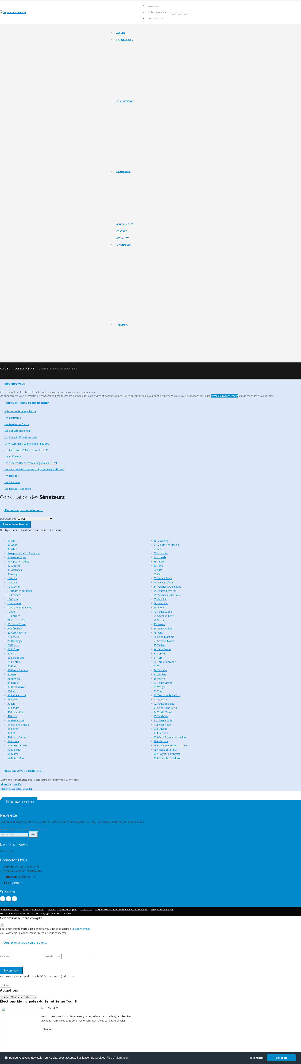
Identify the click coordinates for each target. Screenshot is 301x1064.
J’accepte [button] (281, 1057)
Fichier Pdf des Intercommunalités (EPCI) (136, 199)
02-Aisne (12, 544)
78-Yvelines (160, 645)
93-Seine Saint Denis (165, 708)
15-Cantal (12, 599)
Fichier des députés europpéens (132, 94)
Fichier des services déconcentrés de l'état (137, 76)
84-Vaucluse (160, 670)
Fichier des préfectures (128, 72)
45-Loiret (12, 728)
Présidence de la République (130, 112)
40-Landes (13, 708)
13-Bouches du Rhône (20, 590)
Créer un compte (157, 12)
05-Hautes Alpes (16, 557)
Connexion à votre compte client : (25, 943)
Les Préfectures (124, 142)
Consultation (125, 101)
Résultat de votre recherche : (23, 771)
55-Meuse (159, 549)
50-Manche (13, 749)
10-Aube (12, 578)
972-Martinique (162, 724)
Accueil (120, 32)
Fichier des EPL (124, 68)
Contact (121, 231)
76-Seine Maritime (164, 636)
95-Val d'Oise (161, 716)
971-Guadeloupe (163, 720)
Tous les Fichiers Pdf (126, 177)
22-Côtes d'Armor (17, 632)
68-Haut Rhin (161, 603)
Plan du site (38, 909)
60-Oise (158, 570)
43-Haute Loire (15, 720)
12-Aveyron (13, 586)
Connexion (124, 245)
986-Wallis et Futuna (165, 749)
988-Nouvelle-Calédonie (167, 758)
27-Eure (11, 653)
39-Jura (11, 703)
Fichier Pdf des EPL (125, 204)
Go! (33, 834)
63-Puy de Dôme (163, 582)
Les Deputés (122, 155)
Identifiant (125, 263)
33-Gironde (13, 678)
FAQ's (26, 909)
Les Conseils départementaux (131, 129)
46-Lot (11, 733)
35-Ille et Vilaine (16, 687)
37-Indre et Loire (16, 695)
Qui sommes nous (9, 909)
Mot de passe (127, 276)
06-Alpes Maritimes (18, 561)
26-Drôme (13, 649)
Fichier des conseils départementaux (134, 59)
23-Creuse (13, 636)
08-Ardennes (14, 570)
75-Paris (158, 632)
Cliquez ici (16, 882)
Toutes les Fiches (26, 403)
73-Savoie (159, 624)
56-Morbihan (161, 553)
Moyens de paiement (162, 909)
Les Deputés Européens (128, 164)
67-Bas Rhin (160, 599)
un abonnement (81, 928)
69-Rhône (159, 607)
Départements (8, 518)
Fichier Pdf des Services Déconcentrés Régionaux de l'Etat (144, 212)
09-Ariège (12, 574)
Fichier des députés (126, 85)
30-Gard (12, 666)
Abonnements (124, 224)
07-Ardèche (13, 565)
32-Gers (11, 674)
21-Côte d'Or (14, 628)
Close (5, 985)
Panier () (123, 325)
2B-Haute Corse (16, 624)
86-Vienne (159, 678)
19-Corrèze (13, 616)
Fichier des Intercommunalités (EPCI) (134, 63)
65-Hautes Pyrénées (165, 590)
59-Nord (158, 565)
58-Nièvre (159, 561)
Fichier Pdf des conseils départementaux (136, 195)
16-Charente (14, 603)
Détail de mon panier (132, 344)
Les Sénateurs (123, 160)
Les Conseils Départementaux (21, 437)
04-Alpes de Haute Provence (23, 553)
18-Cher (11, 611)
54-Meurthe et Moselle (166, 544)
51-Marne (12, 753)
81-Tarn (158, 657)
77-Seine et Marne (164, 641)
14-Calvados (14, 595)
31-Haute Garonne (17, 670)
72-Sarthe (159, 620)
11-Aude (12, 582)
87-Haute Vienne (163, 682)
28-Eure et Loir (15, 657)
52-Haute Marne (16, 758)
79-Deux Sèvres (162, 649)
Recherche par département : (23, 510)
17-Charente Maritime (19, 607)
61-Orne (158, 574)
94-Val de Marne (163, 712)
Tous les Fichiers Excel (127, 46)
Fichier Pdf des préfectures (129, 208)
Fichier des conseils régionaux (131, 54)
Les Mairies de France (127, 120)
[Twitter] (179, 11)
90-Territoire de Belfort (167, 695)
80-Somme (160, 653)
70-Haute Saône (163, 611)
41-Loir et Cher (15, 712)
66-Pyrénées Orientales (167, 595)
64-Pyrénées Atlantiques (167, 586)
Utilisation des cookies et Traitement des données (121, 909)
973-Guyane (160, 728)
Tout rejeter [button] (256, 1057)
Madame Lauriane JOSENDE (16, 788)
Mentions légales (68, 909)
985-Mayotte (161, 741)
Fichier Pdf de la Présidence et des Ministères (138, 182)
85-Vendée (160, 674)
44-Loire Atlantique (18, 724)
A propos (153, 6)
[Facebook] (173, 11)
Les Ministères (123, 116)
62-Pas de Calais (163, 578)
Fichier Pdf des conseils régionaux (133, 191)
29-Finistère (14, 662)
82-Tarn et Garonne (165, 662)
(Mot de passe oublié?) (129, 272)
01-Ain (11, 540)
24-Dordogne (15, 641)
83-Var (157, 666)
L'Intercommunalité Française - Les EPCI (135, 133)
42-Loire (12, 716)
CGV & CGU (86, 909)
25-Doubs (13, 645)
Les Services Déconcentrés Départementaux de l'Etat (142, 151)
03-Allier (12, 549)
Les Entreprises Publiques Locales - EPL (135, 138)
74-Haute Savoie (163, 628)
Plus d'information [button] (117, 1057)
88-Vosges (159, 687)
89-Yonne (159, 691)
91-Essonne (160, 699)
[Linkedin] (185, 11)
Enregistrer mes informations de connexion (130, 289)
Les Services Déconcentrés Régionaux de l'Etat (139, 146)
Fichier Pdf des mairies (127, 186)
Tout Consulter (124, 107)
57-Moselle (160, 557)
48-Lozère (13, 741)
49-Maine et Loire (17, 745)
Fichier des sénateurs (127, 89)
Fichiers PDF (123, 171)
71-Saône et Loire (164, 616)
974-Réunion (161, 733)
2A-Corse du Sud (16, 620)
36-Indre (12, 691)
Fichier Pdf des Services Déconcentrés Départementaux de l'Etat (147, 217)
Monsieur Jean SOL (11, 784)
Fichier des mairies (125, 50)
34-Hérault (13, 682)
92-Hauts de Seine (164, 703)
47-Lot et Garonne (17, 737)
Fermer (47, 1029)
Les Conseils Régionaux (128, 125)
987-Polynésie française (167, 753)
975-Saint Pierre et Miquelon (170, 737)
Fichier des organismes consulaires (133, 81)
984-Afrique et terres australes (171, 745)
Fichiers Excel (124, 39)
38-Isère (12, 699)
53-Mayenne (161, 540)
